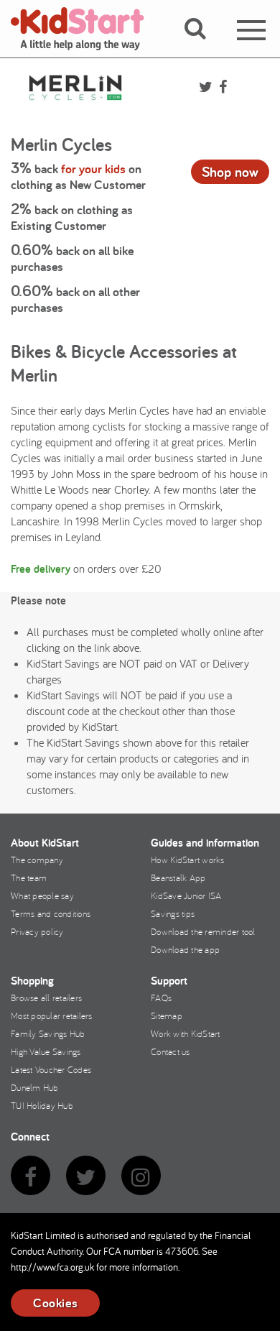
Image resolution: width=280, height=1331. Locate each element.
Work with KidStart (185, 1033)
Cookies (55, 1302)
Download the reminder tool (203, 931)
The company (37, 859)
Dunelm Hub (35, 1087)
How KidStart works (188, 859)
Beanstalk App (178, 877)
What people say (42, 895)
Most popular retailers (52, 1015)
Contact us (170, 1051)
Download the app (185, 949)
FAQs (161, 997)
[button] (204, 45)
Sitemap (166, 1015)
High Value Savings (46, 1051)
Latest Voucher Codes (51, 1069)
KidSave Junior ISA (186, 895)
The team (29, 877)
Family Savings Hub (48, 1033)
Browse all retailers (46, 997)
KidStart (86, 28)
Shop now (230, 171)
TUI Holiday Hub (42, 1105)
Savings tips (173, 913)
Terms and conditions (50, 913)
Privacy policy (37, 931)
